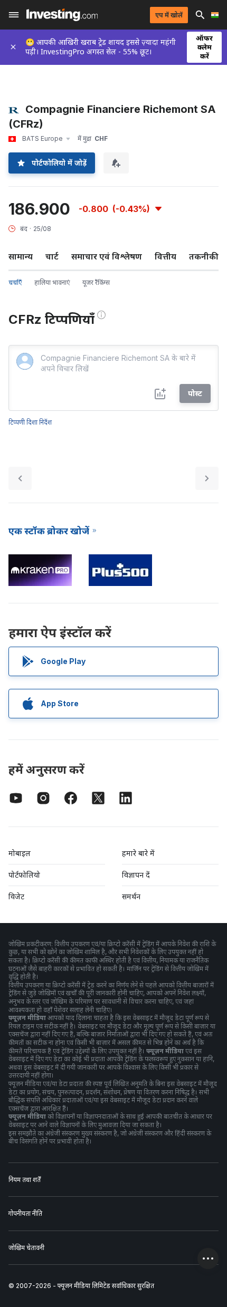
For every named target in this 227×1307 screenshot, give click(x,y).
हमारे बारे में (138, 853)
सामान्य (20, 256)
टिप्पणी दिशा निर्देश (30, 422)
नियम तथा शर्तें (24, 1180)
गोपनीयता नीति (25, 1213)
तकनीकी (204, 256)
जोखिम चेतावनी (26, 1248)
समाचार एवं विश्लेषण (106, 256)
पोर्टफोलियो (24, 874)
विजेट (16, 896)
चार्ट (52, 256)
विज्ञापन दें (136, 874)
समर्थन (131, 896)
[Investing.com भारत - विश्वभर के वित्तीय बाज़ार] (62, 14)
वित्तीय (165, 256)
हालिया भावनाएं (52, 282)
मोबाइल (19, 853)
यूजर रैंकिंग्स (96, 282)
